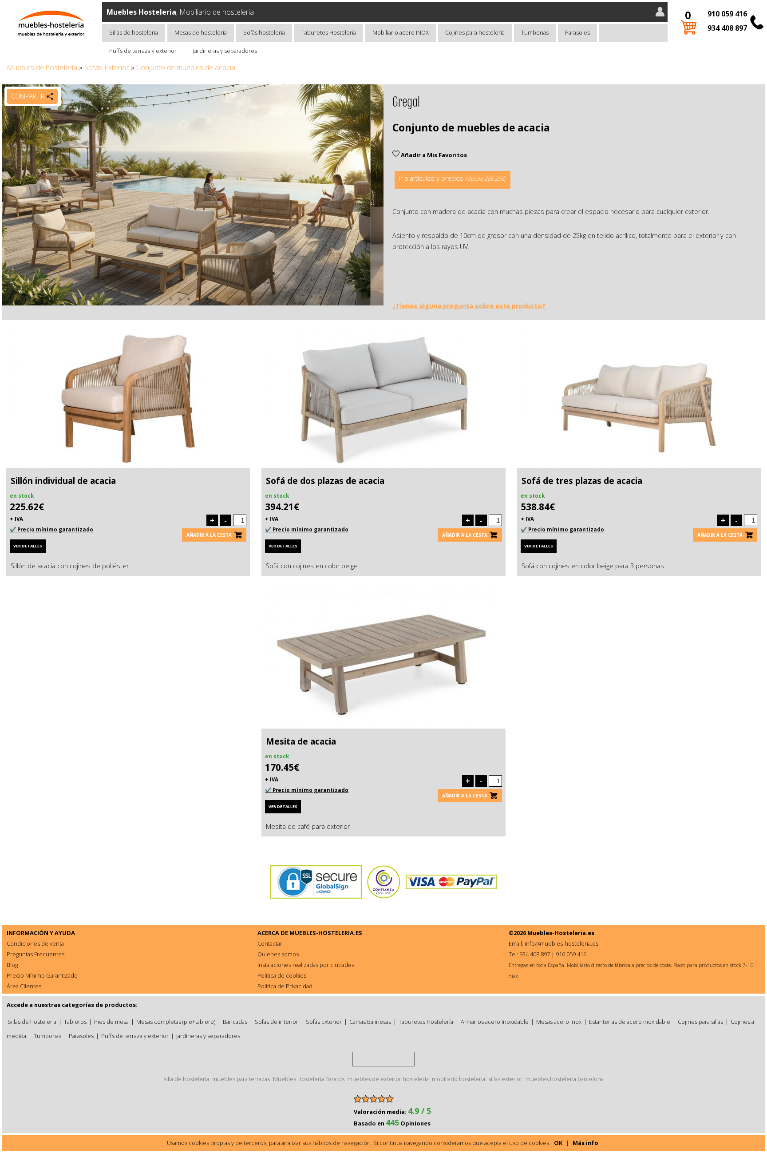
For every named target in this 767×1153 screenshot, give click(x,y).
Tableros (75, 1022)
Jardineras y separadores (225, 51)
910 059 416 (727, 14)
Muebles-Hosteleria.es (560, 933)
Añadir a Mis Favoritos (433, 155)
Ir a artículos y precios (452, 178)
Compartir (27, 96)
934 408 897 (727, 28)
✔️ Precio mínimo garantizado (51, 529)
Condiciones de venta (35, 943)
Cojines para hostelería (475, 32)
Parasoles (577, 32)
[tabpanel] (193, 194)
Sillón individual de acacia (63, 481)
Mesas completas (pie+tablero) (175, 1022)
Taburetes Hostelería (328, 32)
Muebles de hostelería (42, 67)
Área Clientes (24, 986)
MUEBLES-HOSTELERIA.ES (325, 933)
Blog (12, 965)
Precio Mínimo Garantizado (42, 975)
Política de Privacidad (284, 986)
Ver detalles (27, 546)
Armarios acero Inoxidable (495, 1022)
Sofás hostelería (264, 32)
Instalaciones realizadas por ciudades (305, 965)
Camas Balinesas (370, 1022)
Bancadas (235, 1022)
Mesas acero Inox (558, 1022)
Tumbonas (535, 32)
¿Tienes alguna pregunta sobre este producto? (469, 305)
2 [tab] (179, 303)
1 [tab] (170, 303)
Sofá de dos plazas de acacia (325, 481)
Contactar (269, 943)
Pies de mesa (111, 1022)
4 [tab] (197, 303)
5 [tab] (206, 303)
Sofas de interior (276, 1022)
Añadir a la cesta (209, 535)
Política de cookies (281, 975)
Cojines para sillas (700, 1022)
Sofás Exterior (106, 67)
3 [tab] (188, 303)
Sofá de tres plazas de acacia (582, 481)
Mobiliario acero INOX (400, 32)
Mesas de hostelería (200, 32)
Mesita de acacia (301, 741)
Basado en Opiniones (392, 1123)
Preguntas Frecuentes (35, 954)
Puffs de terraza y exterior (143, 51)
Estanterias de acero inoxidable (629, 1022)
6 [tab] (215, 303)
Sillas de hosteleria (133, 32)
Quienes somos (278, 954)
